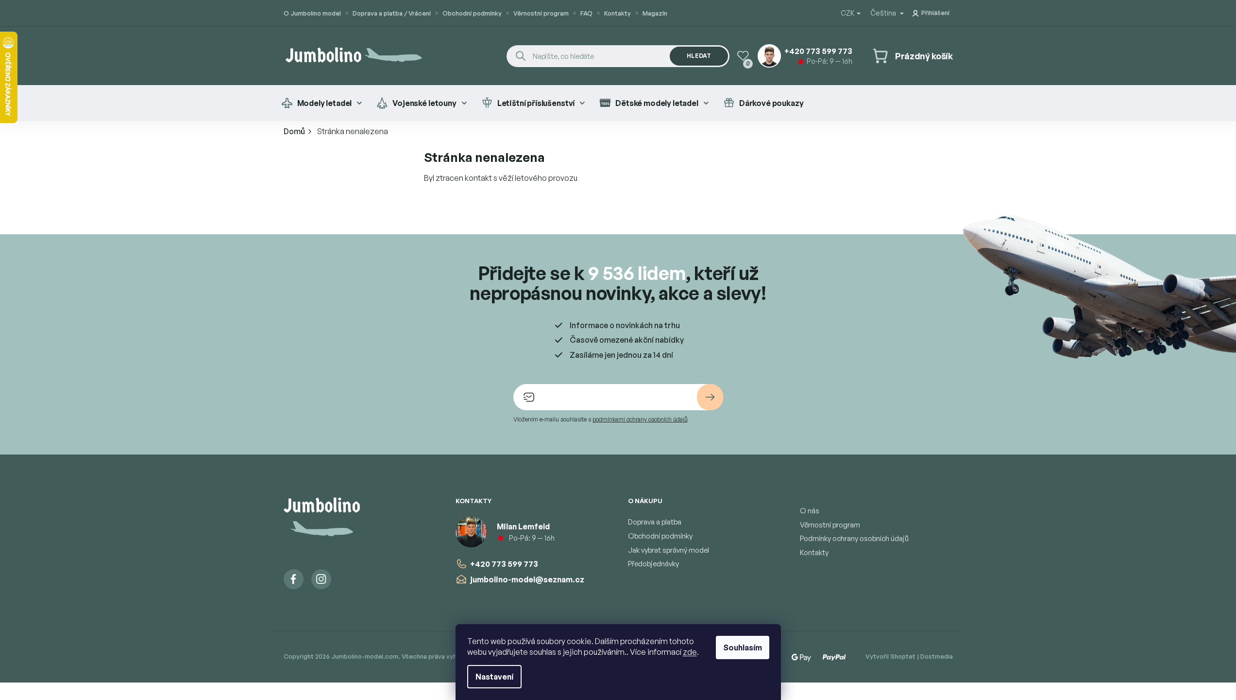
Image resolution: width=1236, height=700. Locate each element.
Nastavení (494, 677)
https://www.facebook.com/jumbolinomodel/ (294, 579)
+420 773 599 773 (504, 564)
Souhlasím (742, 647)
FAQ (586, 13)
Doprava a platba (654, 521)
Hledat (699, 55)
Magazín (655, 13)
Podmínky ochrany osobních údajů (854, 538)
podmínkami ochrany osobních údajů (640, 419)
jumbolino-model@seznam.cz (527, 579)
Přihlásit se (710, 397)
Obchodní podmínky (472, 13)
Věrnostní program (541, 13)
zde (690, 652)
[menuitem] (322, 103)
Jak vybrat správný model (668, 550)
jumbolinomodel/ (321, 579)
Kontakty (617, 13)
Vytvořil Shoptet (890, 656)
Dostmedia (936, 656)
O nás (809, 510)
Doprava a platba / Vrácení (392, 13)
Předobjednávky (653, 563)
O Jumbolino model (312, 13)
